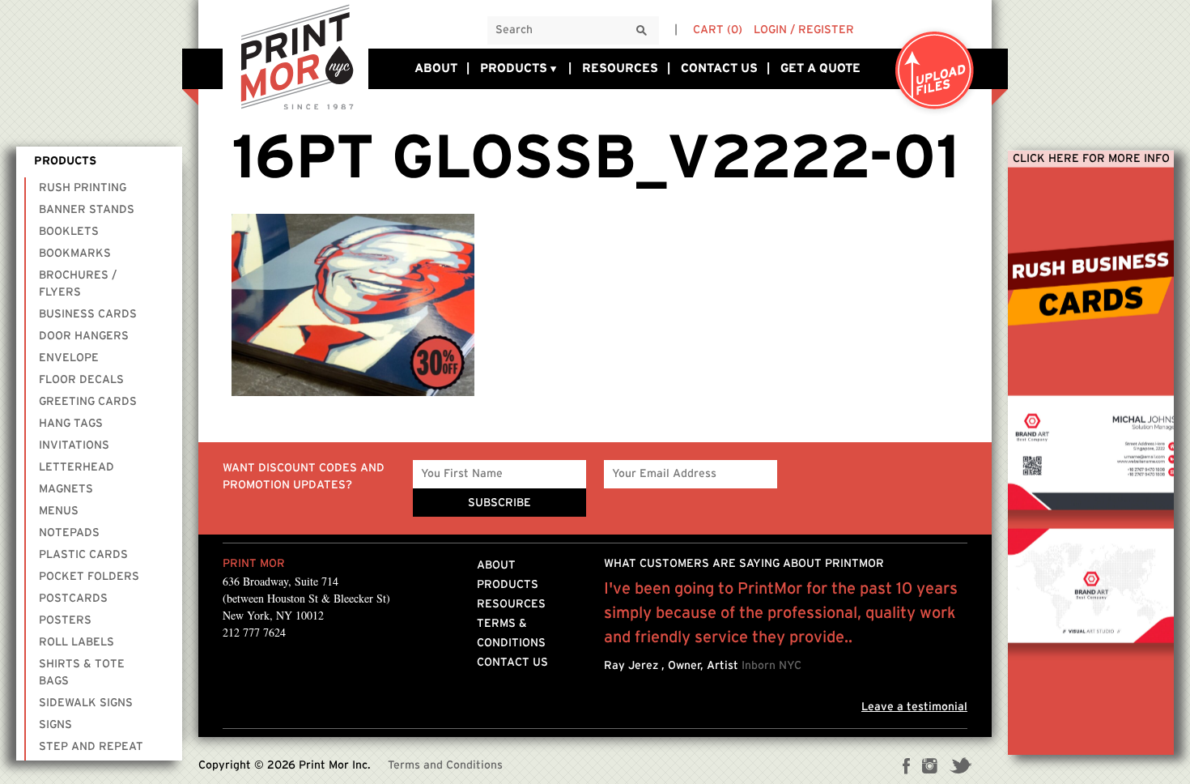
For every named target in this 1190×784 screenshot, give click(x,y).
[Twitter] (960, 768)
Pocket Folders (89, 576)
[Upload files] (935, 72)
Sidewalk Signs (86, 702)
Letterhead (76, 466)
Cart (717, 30)
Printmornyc (295, 56)
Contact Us (719, 68)
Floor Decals (81, 379)
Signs (55, 724)
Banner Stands (86, 209)
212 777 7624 (254, 632)
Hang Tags (71, 422)
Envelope (69, 357)
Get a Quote (820, 68)
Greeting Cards (88, 401)
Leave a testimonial (914, 707)
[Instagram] (929, 768)
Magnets (66, 488)
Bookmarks (75, 252)
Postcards (73, 597)
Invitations (74, 444)
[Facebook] (907, 768)
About (435, 68)
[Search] (642, 31)
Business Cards (88, 313)
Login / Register (804, 30)
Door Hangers (84, 335)
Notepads (69, 532)
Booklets (69, 230)
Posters (65, 619)
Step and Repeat (91, 746)
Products (513, 68)
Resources (620, 68)
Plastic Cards (83, 554)
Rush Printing (82, 187)
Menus (59, 510)
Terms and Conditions (445, 765)
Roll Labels (76, 641)
